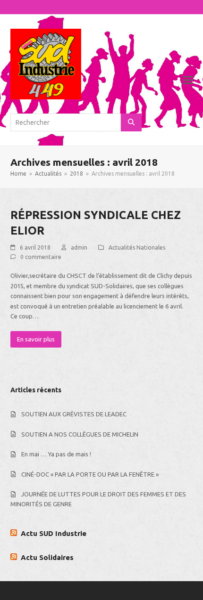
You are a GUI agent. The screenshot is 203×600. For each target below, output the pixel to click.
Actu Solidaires (47, 557)
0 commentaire (40, 257)
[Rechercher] (131, 122)
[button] (188, 80)
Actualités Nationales (137, 247)
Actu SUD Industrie (53, 533)
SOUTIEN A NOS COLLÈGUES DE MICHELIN (79, 434)
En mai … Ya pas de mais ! (56, 454)
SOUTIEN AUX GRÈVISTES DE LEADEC (74, 414)
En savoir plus (36, 339)
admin (79, 247)
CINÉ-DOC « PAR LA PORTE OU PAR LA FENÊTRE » (90, 474)
